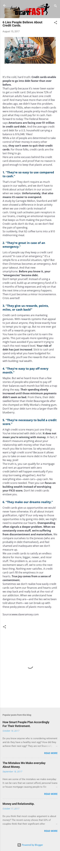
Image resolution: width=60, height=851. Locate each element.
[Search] (55, 6)
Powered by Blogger (32, 845)
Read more (50, 753)
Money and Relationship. (19, 803)
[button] (55, 23)
